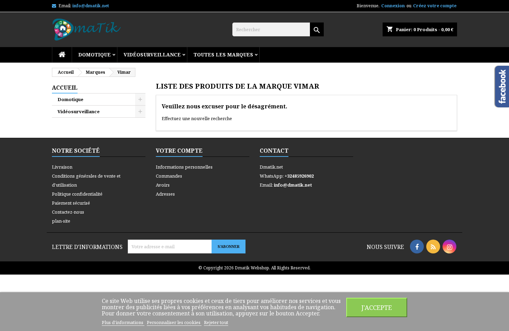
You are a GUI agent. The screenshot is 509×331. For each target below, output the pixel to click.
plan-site (61, 221)
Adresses (165, 194)
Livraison (62, 167)
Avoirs (163, 185)
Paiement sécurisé (71, 203)
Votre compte (179, 150)
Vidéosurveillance (152, 54)
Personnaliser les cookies (174, 322)
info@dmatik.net (90, 6)
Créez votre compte (434, 6)
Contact (274, 150)
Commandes (169, 176)
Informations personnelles (184, 167)
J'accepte (376, 307)
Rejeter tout (216, 322)
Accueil (65, 87)
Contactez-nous (68, 212)
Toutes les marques (223, 54)
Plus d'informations (123, 322)
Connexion (393, 6)
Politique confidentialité (77, 194)
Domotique (94, 54)
